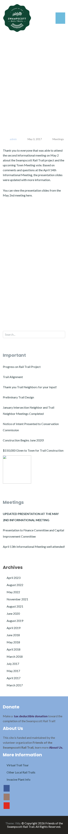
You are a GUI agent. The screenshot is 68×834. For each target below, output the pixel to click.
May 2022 (13, 592)
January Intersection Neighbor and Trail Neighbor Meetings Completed (28, 410)
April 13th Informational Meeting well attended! (34, 546)
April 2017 (13, 678)
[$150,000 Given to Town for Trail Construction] (17, 469)
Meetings (58, 139)
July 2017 (13, 663)
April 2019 (13, 628)
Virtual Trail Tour (18, 765)
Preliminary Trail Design (18, 397)
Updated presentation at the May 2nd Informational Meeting (31, 517)
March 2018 (15, 656)
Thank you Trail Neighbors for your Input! (30, 387)
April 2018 (13, 649)
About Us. (56, 747)
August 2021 (15, 606)
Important (14, 355)
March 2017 (15, 685)
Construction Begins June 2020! (23, 440)
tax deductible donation (31, 716)
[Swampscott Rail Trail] (17, 17)
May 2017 (13, 671)
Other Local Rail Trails (21, 772)
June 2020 (13, 613)
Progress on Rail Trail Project (22, 366)
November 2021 (17, 599)
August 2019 (15, 620)
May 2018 (13, 642)
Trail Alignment (13, 377)
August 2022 (15, 585)
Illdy (17, 823)
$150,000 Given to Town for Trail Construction (33, 450)
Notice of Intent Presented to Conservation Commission (31, 427)
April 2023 (13, 577)
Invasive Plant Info (18, 779)
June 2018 (13, 635)
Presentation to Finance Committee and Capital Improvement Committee (33, 533)
